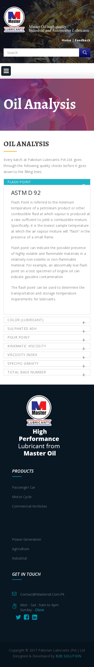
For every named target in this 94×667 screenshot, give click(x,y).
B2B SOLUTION (68, 656)
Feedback (82, 40)
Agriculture (20, 548)
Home (66, 40)
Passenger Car (23, 487)
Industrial (19, 558)
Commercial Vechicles (29, 506)
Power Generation (26, 539)
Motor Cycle (22, 496)
